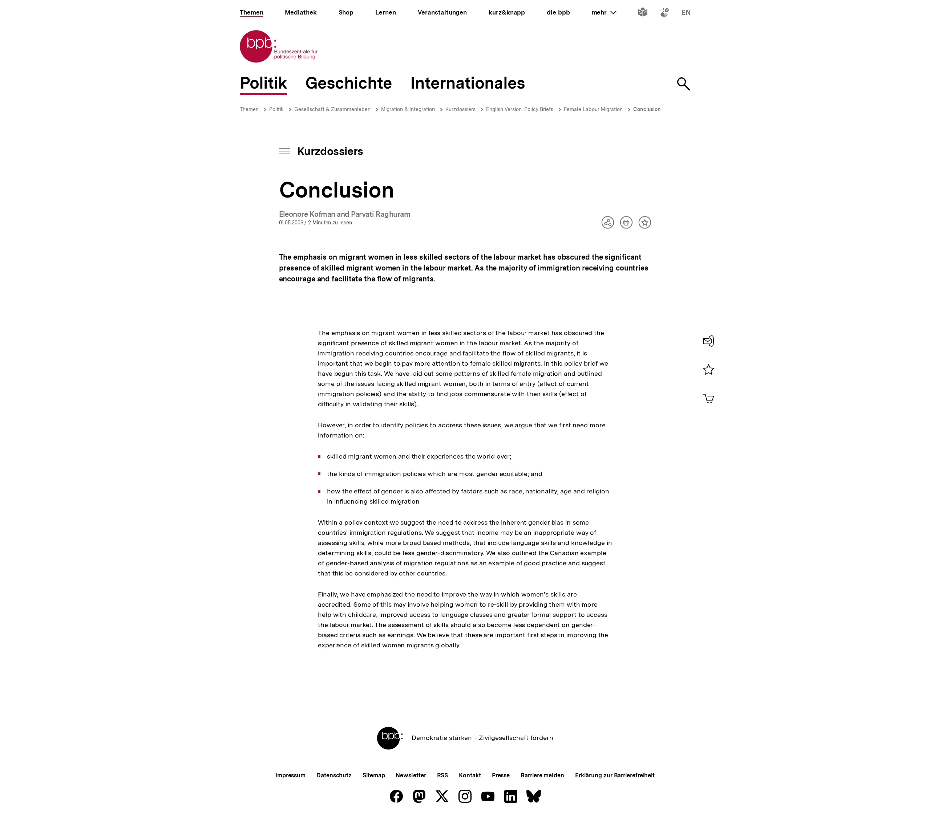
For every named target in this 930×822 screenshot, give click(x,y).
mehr (604, 12)
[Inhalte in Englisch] (686, 13)
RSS (442, 775)
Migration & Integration (408, 109)
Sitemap (374, 775)
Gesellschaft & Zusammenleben (332, 109)
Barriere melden (542, 775)
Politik (276, 109)
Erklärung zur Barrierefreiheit (615, 775)
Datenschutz (334, 775)
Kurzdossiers (460, 109)
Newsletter (411, 775)
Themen (249, 109)
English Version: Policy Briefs (519, 109)
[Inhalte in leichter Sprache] (642, 13)
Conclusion (647, 109)
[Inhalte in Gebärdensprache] (664, 13)
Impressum (290, 775)
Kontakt (470, 775)
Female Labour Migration (593, 109)
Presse (501, 775)
